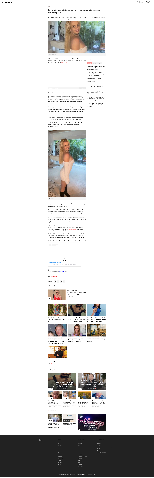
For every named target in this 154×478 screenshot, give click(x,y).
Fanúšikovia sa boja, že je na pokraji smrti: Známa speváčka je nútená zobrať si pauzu (96, 92)
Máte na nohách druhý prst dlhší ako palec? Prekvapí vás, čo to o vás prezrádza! (96, 105)
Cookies (98, 450)
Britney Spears (53, 276)
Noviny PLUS (80, 447)
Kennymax (83, 474)
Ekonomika (80, 464)
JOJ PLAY (60, 445)
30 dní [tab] (99, 63)
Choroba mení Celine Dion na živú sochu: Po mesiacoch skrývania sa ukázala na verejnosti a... (96, 99)
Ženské (59, 454)
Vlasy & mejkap (40, 2)
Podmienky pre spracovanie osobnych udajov (105, 448)
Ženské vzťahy (63, 2)
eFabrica (93, 474)
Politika (79, 462)
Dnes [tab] (89, 63)
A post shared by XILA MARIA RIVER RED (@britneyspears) (64, 264)
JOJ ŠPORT (60, 447)
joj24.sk (79, 445)
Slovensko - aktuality (82, 456)
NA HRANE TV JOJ (81, 452)
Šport (59, 452)
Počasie (60, 464)
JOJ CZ (59, 449)
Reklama (99, 443)
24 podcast (80, 454)
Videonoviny (80, 449)
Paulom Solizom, (72, 229)
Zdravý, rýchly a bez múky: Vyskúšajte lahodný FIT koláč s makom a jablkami (95, 80)
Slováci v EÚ (80, 466)
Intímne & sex (86, 2)
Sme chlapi (60, 458)
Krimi (79, 460)
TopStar (60, 456)
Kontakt (98, 445)
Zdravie (107, 2)
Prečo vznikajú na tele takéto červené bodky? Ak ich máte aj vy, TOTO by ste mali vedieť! (95, 74)
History (60, 462)
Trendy (18, 2)
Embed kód (83, 88)
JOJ (58, 443)
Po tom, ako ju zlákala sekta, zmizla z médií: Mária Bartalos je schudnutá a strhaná (96, 68)
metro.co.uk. (64, 62)
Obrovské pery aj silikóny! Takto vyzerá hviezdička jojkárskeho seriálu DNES (95, 86)
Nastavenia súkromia (101, 452)
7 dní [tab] (94, 63)
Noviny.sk (80, 443)
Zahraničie (80, 458)
